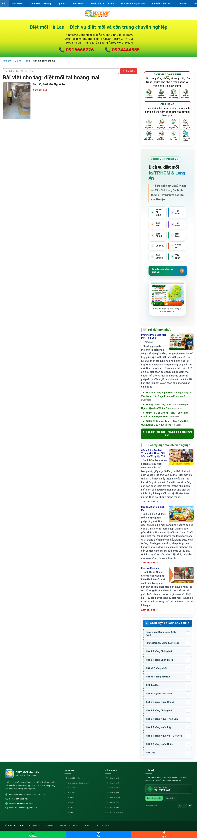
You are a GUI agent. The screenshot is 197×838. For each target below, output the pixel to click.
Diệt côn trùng (72, 788)
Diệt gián (69, 802)
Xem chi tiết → (41, 90)
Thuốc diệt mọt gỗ (114, 783)
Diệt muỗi (70, 798)
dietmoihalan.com (24, 803)
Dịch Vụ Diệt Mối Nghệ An (49, 84)
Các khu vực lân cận (103, 825)
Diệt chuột (70, 793)
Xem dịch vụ (170, 798)
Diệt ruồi (69, 812)
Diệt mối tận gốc (73, 778)
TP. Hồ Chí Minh (34, 825)
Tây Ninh (87, 825)
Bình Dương (49, 825)
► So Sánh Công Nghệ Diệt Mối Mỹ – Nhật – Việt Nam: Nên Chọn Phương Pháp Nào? (166, 396)
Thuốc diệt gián (112, 793)
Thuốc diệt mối (112, 778)
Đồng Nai (63, 825)
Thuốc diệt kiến (112, 802)
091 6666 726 (22, 799)
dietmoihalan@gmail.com (26, 808)
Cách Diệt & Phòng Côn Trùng (169, 623)
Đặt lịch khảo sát (154, 798)
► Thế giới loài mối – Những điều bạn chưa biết (167, 433)
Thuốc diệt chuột (113, 798)
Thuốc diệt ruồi (112, 807)
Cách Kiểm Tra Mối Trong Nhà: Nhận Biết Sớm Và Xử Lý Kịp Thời (153, 453)
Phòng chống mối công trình (78, 783)
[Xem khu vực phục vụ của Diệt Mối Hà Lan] (167, 295)
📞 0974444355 (122, 50)
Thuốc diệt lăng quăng (115, 812)
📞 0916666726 (76, 50)
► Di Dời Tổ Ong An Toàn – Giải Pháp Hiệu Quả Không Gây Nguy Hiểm (165, 423)
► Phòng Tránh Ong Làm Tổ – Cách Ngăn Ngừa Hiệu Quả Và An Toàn (165, 406)
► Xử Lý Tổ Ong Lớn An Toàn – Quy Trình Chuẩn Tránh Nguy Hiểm (164, 414)
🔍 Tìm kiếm (129, 71)
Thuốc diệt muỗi (113, 788)
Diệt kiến (69, 807)
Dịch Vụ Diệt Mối (150, 568)
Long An (75, 825)
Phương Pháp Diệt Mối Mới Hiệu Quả (153, 336)
